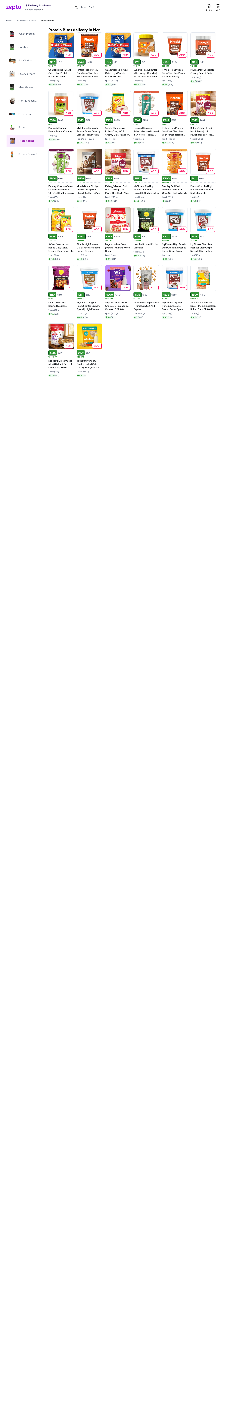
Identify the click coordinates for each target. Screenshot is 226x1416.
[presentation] (14, 20)
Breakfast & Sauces (26, 20)
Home (9, 20)
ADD (68, 54)
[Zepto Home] (13, 7)
